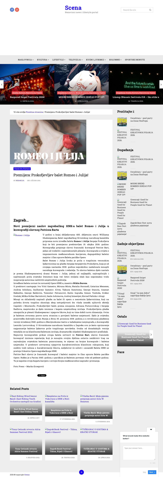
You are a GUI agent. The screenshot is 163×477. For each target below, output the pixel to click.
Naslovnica (25, 59)
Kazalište (18, 169)
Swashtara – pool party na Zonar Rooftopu (141, 119)
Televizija (75, 59)
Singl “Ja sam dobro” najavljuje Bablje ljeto (140, 294)
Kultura (42, 59)
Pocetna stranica (34, 112)
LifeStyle (58, 59)
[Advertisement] (81, 37)
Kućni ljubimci (95, 59)
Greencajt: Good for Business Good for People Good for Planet (141, 202)
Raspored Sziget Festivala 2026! (138, 278)
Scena (73, 7)
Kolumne (114, 59)
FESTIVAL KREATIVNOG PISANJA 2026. (141, 132)
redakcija (20, 180)
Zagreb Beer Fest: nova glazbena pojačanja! (141, 224)
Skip (144, 472)
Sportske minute (135, 59)
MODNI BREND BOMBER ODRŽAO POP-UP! (141, 186)
